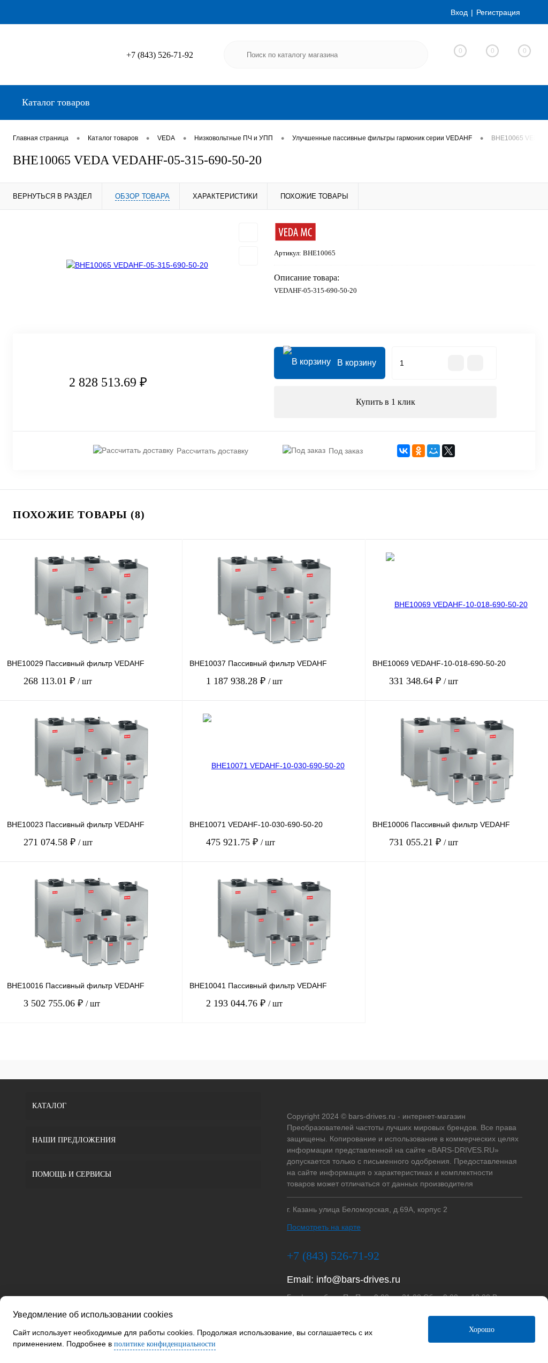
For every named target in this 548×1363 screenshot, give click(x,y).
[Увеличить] (137, 265)
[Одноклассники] (418, 450)
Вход (459, 12)
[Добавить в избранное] (248, 232)
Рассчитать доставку (212, 450)
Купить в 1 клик (385, 401)
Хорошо (481, 1330)
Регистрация (498, 12)
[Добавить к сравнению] (248, 256)
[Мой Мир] (433, 450)
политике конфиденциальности (165, 1344)
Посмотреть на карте (324, 1227)
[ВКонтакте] (403, 450)
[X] (448, 450)
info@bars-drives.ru (358, 1279)
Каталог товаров (54, 102)
